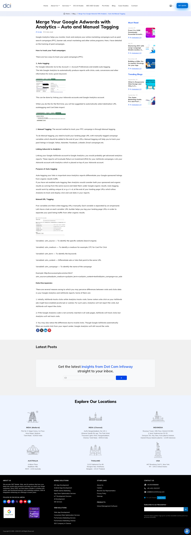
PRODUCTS (101, 502)
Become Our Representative (106, 491)
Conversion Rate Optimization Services (67, 515)
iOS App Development (61, 485)
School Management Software (107, 506)
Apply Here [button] (161, 497)
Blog (113, 6)
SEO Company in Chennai (62, 523)
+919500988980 (153, 485)
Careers (99, 488)
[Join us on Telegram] (29, 501)
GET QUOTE (182, 5)
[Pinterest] (49, 330)
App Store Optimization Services (65, 493)
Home (45, 6)
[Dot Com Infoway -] (7, 5)
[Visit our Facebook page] (13, 501)
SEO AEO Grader (92, 6)
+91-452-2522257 (153, 488)
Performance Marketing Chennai (64, 521)
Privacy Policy (101, 493)
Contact (134, 6)
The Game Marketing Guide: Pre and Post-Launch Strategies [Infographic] (135, 101)
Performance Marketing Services (65, 518)
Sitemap (100, 496)
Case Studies (123, 6)
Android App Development (63, 488)
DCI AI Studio (78, 6)
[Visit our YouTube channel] (25, 501)
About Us (54, 6)
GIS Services (58, 502)
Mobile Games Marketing (62, 491)
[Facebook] (37, 330)
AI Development (59, 499)
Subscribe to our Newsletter (155, 505)
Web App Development (62, 512)
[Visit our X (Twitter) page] (17, 501)
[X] (41, 330)
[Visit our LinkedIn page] (5, 501)
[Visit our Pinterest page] (21, 501)
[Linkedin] (45, 330)
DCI (41, 32)
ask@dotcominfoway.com (155, 492)
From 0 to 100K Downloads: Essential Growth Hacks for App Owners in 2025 (135, 34)
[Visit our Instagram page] (9, 501)
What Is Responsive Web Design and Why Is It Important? (136, 85)
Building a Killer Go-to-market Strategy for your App (136, 63)
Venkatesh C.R (136, 37)
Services (65, 6)
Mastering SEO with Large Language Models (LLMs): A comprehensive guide (136, 50)
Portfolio (105, 6)
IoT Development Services (62, 496)
